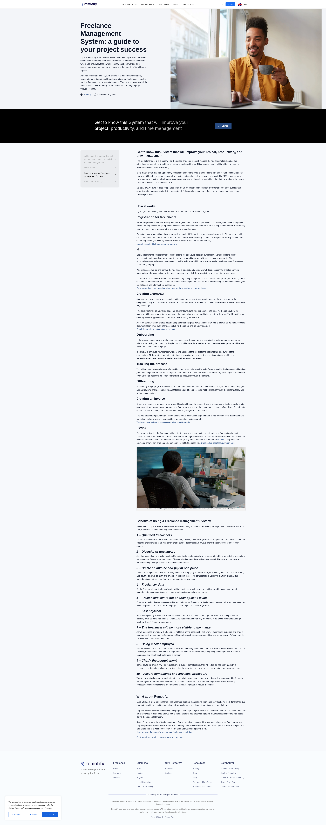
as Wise (221, 440)
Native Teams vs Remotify (232, 778)
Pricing (176, 4)
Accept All (50, 814)
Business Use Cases (202, 787)
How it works (164, 4)
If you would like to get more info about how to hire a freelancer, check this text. (172, 288)
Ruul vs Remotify (228, 773)
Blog (195, 773)
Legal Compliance (145, 782)
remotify (87, 94)
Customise (16, 814)
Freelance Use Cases (202, 782)
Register (230, 4)
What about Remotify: (93, 181)
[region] (33, 808)
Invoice (116, 778)
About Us (169, 769)
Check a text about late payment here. (218, 443)
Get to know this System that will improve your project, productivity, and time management (99, 159)
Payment (117, 773)
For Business (146, 4)
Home (116, 769)
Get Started (223, 126)
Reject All (33, 814)
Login (221, 4)
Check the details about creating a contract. (156, 329)
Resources (187, 4)
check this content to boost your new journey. (157, 244)
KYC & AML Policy (145, 787)
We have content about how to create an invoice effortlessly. (163, 422)
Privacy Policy (170, 817)
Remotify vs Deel (228, 782)
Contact (168, 773)
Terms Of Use (156, 817)
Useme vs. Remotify (230, 787)
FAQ (195, 778)
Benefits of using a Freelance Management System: (97, 174)
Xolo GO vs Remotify (230, 769)
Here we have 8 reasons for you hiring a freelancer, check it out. (165, 732)
